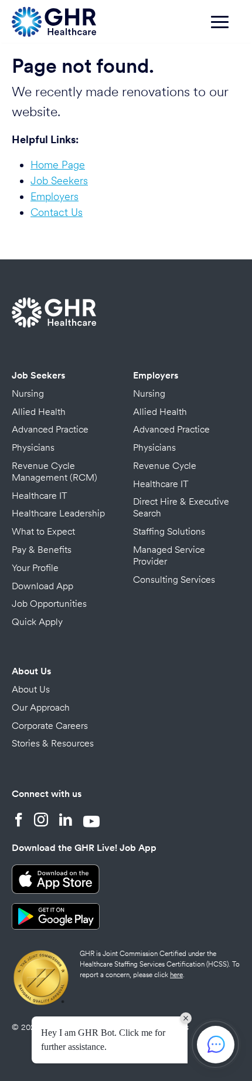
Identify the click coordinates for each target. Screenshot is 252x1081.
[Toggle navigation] (225, 27)
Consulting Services (174, 579)
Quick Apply (37, 621)
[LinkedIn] (66, 821)
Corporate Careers (50, 725)
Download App (42, 586)
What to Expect (43, 531)
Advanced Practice (50, 429)
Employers (54, 196)
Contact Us (56, 212)
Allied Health (39, 411)
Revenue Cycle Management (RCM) (54, 471)
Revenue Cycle (164, 465)
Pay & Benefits (41, 549)
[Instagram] (41, 821)
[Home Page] (54, 20)
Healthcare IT (39, 495)
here (176, 975)
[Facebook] (19, 821)
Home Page (57, 164)
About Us (31, 671)
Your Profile (35, 567)
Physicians (33, 447)
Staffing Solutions (169, 531)
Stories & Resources (53, 743)
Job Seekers (59, 180)
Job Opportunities (49, 603)
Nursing (28, 393)
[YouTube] (91, 821)
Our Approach (41, 707)
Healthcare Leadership (58, 513)
